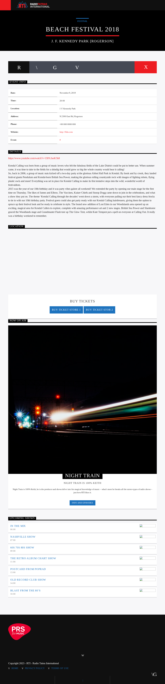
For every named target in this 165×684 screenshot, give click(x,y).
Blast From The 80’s (25, 590)
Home (15, 668)
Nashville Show (22, 536)
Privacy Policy (35, 668)
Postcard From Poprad (28, 569)
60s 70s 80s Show (22, 547)
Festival (82, 21)
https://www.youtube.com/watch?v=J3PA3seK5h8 (34, 158)
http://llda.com (66, 132)
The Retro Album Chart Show (33, 558)
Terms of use (60, 668)
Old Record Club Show (28, 579)
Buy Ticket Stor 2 (99, 309)
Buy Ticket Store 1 (66, 309)
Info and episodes (82, 503)
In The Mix (18, 526)
